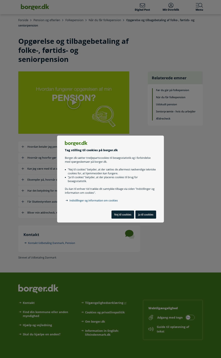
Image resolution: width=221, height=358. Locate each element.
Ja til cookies (145, 214)
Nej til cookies (122, 214)
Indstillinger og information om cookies (93, 200)
